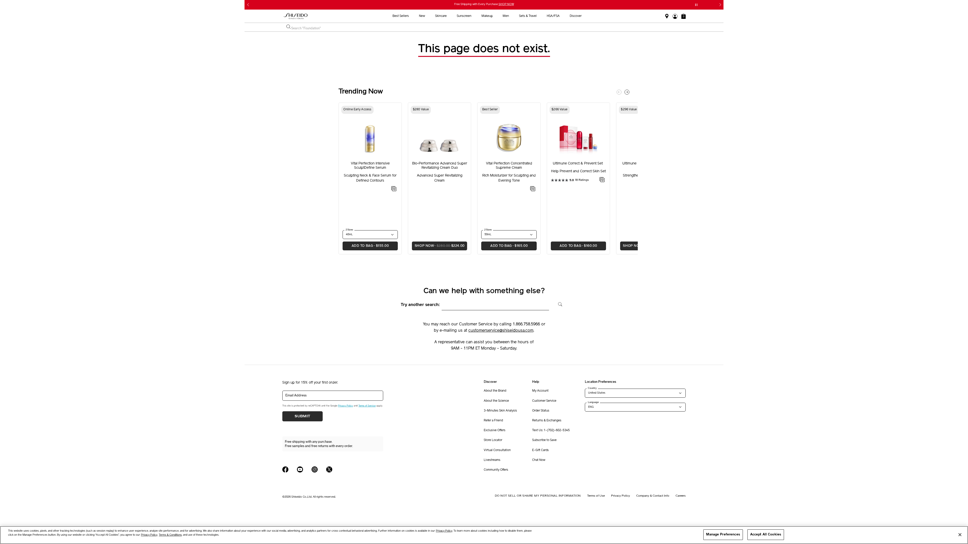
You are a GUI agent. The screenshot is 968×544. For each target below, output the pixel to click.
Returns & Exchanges (546, 420)
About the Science (496, 400)
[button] (683, 16)
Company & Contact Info (652, 495)
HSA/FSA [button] (553, 16)
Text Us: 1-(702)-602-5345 (551, 430)
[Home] (295, 16)
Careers (681, 495)
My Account (540, 390)
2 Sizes (349, 229)
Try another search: (420, 305)
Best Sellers (400, 16)
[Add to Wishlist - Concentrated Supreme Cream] (533, 189)
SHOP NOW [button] (438, 246)
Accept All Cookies (765, 534)
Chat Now (538, 460)
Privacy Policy (345, 406)
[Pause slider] (696, 5)
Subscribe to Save (544, 440)
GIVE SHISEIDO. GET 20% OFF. (484, 5)
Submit (302, 416)
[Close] (959, 534)
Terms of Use (596, 495)
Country (592, 388)
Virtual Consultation (497, 450)
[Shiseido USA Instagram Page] (315, 469)
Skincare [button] (441, 16)
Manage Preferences (723, 534)
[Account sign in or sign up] (675, 16)
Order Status (540, 410)
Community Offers (496, 469)
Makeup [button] (487, 16)
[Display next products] (626, 92)
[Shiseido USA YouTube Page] (300, 469)
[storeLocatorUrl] (667, 16)
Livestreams (492, 460)
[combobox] (486, 27)
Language (593, 402)
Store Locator (493, 440)
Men (506, 16)
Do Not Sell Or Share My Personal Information (538, 495)
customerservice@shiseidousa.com (500, 331)
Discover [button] (576, 16)
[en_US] (558, 304)
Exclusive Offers (494, 430)
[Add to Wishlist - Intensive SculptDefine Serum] (394, 189)
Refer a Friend (493, 420)
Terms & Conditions (170, 535)
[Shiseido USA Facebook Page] (285, 469)
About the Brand (495, 390)
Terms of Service (367, 406)
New (422, 16)
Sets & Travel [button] (528, 16)
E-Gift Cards (540, 450)
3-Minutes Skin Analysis (500, 410)
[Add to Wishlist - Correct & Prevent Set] (602, 180)
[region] (484, 535)
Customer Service (544, 400)
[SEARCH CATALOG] (288, 27)
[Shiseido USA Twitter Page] (329, 469)
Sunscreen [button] (464, 16)
